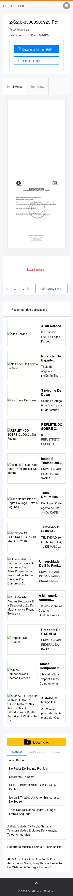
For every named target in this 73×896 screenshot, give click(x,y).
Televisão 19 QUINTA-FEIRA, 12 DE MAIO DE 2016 (51, 529)
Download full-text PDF (37, 50)
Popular (56, 752)
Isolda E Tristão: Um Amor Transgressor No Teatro (51, 461)
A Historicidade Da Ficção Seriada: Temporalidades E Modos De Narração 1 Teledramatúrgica (33, 830)
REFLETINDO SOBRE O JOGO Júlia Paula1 (51, 427)
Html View (14, 86)
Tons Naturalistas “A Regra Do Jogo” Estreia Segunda (51, 495)
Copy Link (53, 288)
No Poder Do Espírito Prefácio (51, 358)
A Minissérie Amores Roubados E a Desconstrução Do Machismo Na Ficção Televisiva (50, 598)
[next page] (28, 288)
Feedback (49, 891)
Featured (17, 752)
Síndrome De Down (51, 392)
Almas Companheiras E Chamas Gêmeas (51, 666)
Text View (37, 86)
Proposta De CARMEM (50, 632)
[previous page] (7, 288)
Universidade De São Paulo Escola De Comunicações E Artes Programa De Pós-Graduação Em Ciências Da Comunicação (50, 563)
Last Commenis (36, 752)
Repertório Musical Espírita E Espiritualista (34, 847)
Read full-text (31, 61)
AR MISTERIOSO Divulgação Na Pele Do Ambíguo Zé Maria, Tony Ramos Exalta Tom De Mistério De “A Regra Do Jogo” (35, 863)
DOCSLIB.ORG (15, 5)
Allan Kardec (51, 326)
